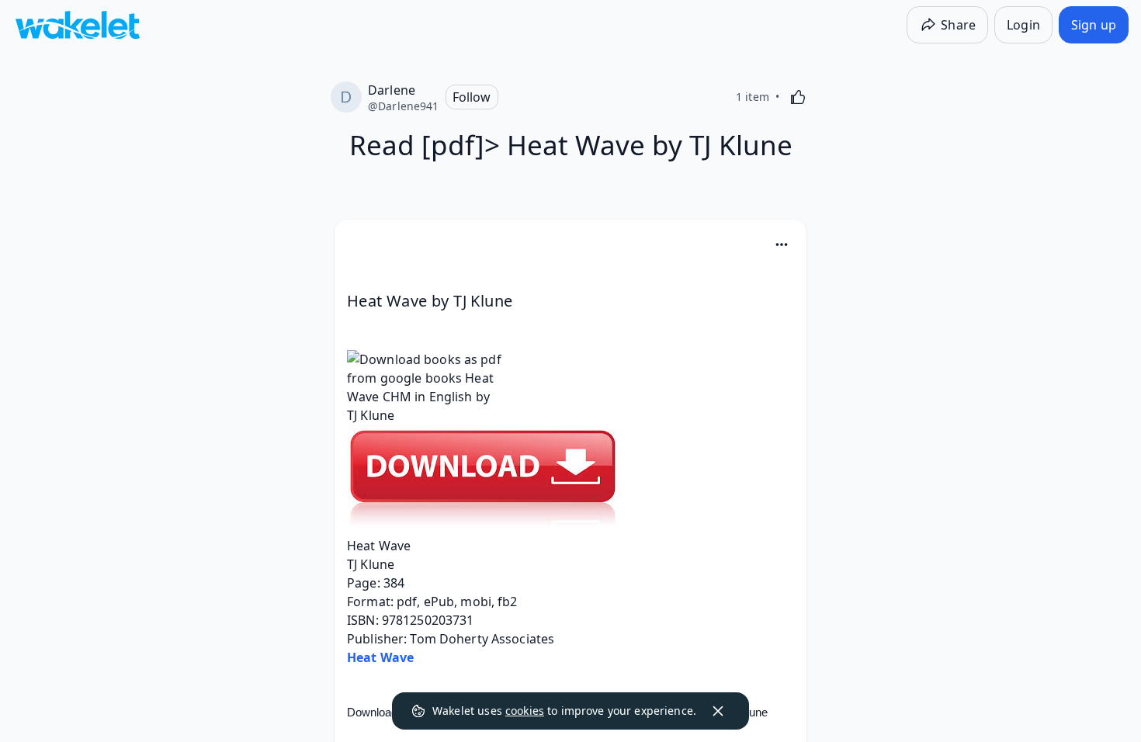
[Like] (798, 97)
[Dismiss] (718, 711)
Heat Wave (380, 657)
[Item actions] (781, 244)
